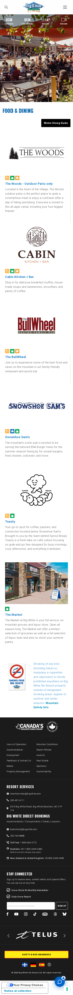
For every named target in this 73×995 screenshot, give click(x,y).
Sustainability (43, 771)
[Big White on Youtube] (16, 915)
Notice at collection (17, 990)
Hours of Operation (16, 744)
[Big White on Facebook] (7, 914)
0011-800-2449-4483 (26, 850)
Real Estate (42, 760)
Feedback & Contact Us (19, 760)
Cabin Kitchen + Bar (19, 277)
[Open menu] (65, 7)
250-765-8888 (17, 835)
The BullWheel (15, 357)
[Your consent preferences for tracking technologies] (67, 989)
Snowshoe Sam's (17, 437)
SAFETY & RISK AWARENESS (36, 954)
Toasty (10, 521)
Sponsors (41, 766)
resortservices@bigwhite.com (25, 793)
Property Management (18, 771)
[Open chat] (60, 982)
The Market (13, 614)
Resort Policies (44, 749)
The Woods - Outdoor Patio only (29, 183)
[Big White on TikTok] (34, 914)
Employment (13, 755)
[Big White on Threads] (55, 914)
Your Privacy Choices (28, 985)
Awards (40, 755)
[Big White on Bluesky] (64, 914)
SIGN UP (62, 906)
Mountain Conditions (47, 744)
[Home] (34, 7)
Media (10, 766)
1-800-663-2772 (23, 842)
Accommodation (15, 749)
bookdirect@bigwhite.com (23, 829)
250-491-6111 (17, 800)
